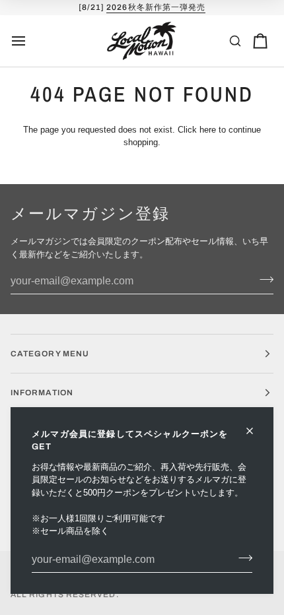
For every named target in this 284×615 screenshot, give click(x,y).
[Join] (241, 558)
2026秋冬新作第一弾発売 (155, 7)
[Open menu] (30, 41)
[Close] (255, 431)
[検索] (235, 41)
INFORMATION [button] (42, 392)
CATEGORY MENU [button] (50, 353)
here (207, 130)
